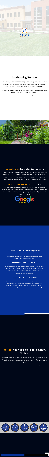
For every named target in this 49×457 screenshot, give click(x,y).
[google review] (24, 199)
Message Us (36, 455)
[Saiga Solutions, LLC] (24, 32)
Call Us (12, 455)
